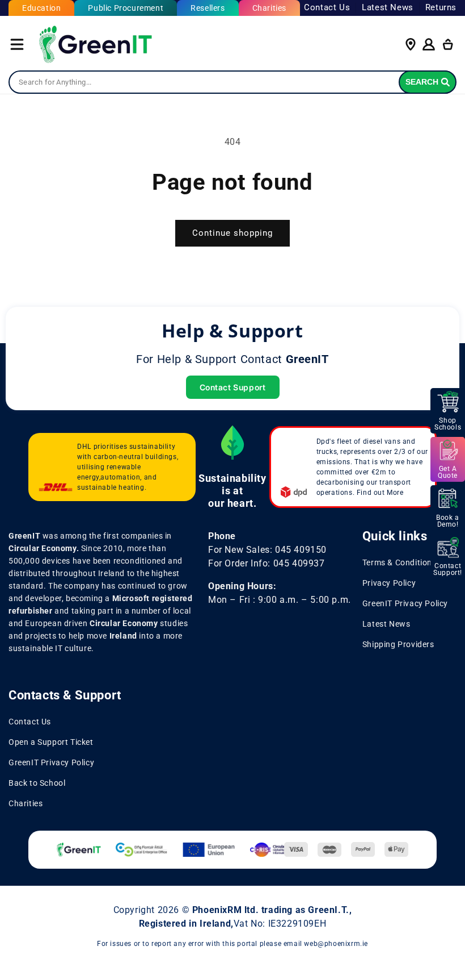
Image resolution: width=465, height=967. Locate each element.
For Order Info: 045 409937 (266, 563)
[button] (17, 44)
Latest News (387, 7)
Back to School (37, 782)
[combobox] (232, 82)
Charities (269, 8)
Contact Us (327, 7)
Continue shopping (232, 233)
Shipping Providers (398, 644)
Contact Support (233, 387)
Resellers (208, 8)
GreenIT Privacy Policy (405, 603)
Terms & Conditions (399, 562)
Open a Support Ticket (51, 742)
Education (41, 8)
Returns (440, 7)
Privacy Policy (389, 582)
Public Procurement (125, 8)
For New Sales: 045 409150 (267, 549)
